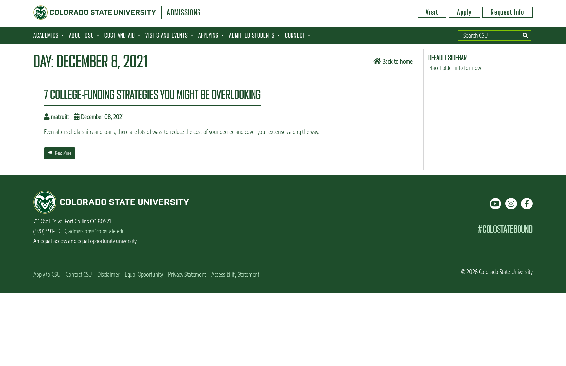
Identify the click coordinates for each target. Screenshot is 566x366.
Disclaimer (108, 274)
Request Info (507, 12)
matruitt (59, 117)
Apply (464, 12)
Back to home (397, 61)
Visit (432, 12)
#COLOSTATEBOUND (505, 229)
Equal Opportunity (144, 274)
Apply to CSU (46, 274)
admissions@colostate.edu (96, 231)
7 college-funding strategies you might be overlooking (152, 94)
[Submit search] (525, 35)
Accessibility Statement (235, 274)
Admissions (184, 12)
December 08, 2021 (102, 117)
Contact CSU (79, 274)
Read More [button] (59, 154)
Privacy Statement (187, 274)
